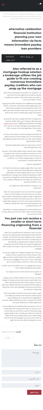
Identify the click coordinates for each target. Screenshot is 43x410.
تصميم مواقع (27, 407)
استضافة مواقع (21, 407)
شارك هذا (7, 338)
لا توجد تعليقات (10, 60)
